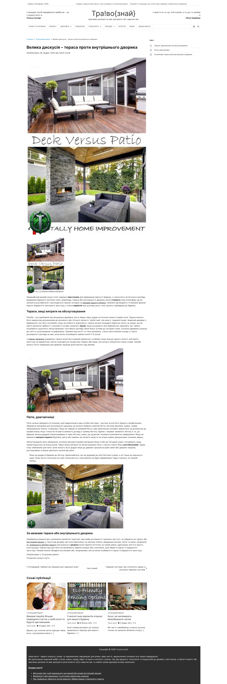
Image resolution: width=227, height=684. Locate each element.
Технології (93, 26)
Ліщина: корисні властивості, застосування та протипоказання (102, 4)
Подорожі (80, 26)
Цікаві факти (144, 26)
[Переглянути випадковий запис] (194, 26)
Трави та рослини (37, 26)
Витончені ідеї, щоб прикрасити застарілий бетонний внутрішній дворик (67, 673)
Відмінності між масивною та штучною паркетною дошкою (61, 676)
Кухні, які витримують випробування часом (120, 618)
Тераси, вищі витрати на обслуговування (171, 46)
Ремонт (53, 26)
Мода (132, 26)
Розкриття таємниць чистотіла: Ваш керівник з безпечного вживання (158, 4)
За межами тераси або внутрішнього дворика (173, 54)
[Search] (198, 26)
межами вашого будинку (94, 303)
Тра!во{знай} (114, 13)
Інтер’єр (122, 26)
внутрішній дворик (35, 542)
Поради (108, 26)
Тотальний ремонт (43, 39)
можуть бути (43, 558)
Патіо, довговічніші (161, 50)
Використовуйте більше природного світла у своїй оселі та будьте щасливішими (46, 619)
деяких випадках (36, 339)
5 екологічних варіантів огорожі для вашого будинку (84, 618)
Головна (30, 39)
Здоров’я (64, 26)
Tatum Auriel (64, 53)
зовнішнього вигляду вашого (43, 545)
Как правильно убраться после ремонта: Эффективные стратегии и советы (68, 679)
